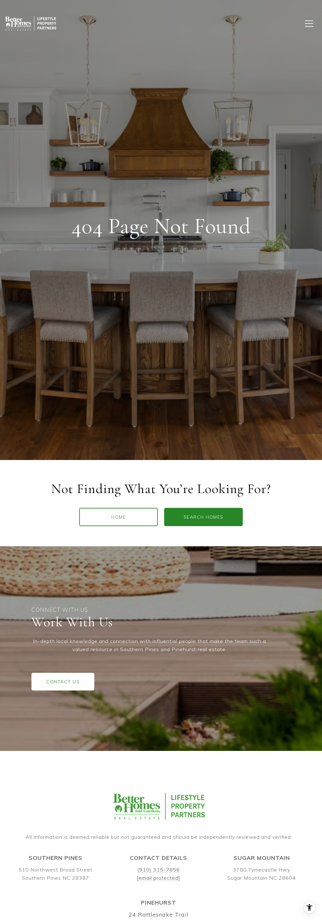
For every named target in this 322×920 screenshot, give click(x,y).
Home (118, 517)
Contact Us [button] (63, 681)
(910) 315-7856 (158, 869)
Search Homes (204, 517)
